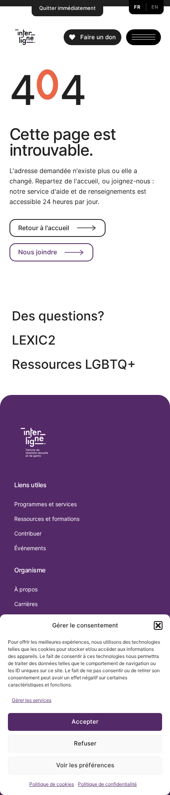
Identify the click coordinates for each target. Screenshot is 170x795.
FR (137, 7)
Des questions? (58, 316)
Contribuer (28, 533)
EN (154, 7)
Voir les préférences (85, 765)
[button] (158, 625)
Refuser (85, 743)
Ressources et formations (46, 518)
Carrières (26, 604)
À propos (26, 589)
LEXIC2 (34, 340)
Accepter (85, 721)
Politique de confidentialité (107, 784)
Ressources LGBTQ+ (74, 364)
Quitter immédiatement (67, 8)
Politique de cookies (51, 784)
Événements (30, 548)
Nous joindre (37, 252)
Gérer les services (31, 700)
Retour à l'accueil (43, 228)
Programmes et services (45, 504)
